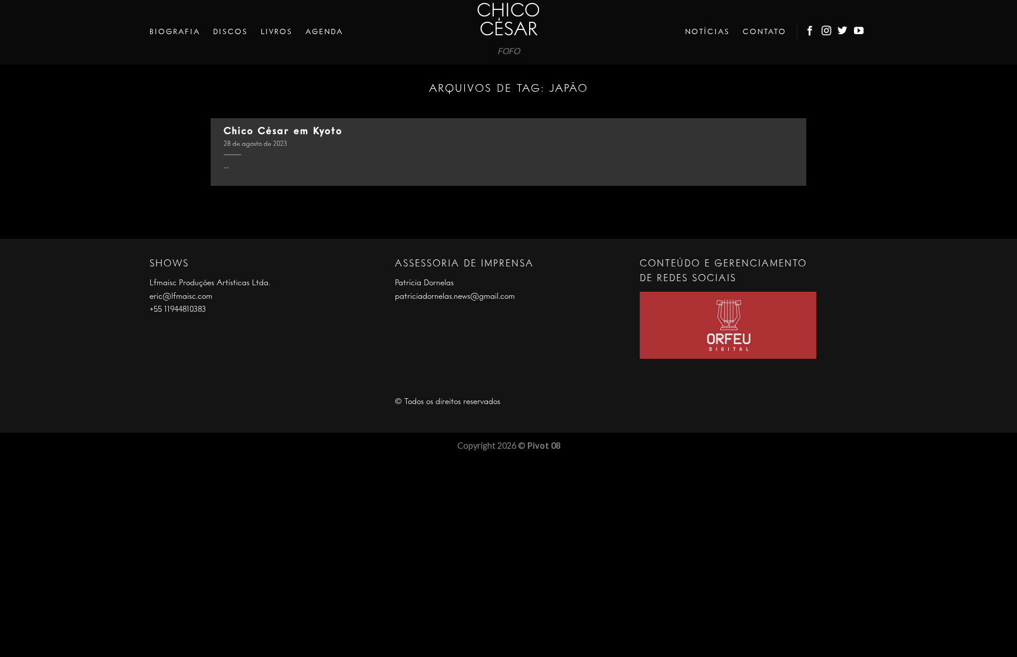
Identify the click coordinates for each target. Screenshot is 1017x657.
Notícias (707, 32)
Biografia (174, 32)
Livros (277, 32)
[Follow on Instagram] (827, 32)
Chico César (508, 21)
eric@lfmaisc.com (180, 296)
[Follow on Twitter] (842, 32)
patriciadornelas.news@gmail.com (455, 296)
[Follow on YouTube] (859, 32)
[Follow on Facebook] (810, 32)
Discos (230, 32)
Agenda (324, 32)
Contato (764, 32)
